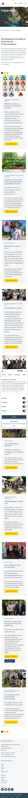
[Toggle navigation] (25, 3)
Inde (2, 770)
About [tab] (24, 374)
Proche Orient (4, 771)
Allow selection (14, 421)
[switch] (24, 402)
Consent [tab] (4, 374)
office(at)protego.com (10, 756)
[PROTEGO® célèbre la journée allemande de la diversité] (14, 85)
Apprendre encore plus (11, 143)
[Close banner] (25, 370)
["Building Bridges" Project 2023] (14, 485)
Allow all (14, 417)
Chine (2, 766)
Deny (14, 425)
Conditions (8, 794)
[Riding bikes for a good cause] (14, 230)
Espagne (3, 777)
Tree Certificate (9, 661)
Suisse (2, 779)
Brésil (2, 764)
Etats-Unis (3, 782)
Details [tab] (10, 374)
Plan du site (12, 796)
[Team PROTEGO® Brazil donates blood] (14, 550)
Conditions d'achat (4, 796)
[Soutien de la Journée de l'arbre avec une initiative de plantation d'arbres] (14, 162)
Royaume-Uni (4, 781)
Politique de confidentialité (17, 794)
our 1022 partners (10, 381)
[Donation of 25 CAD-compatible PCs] (14, 363)
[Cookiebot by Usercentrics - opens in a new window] (17, 371)
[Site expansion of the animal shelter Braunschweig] (14, 678)
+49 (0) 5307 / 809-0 (10, 753)
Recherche (18, 796)
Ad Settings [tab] (17, 374)
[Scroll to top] (26, 796)
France (2, 768)
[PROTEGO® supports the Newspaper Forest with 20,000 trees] (14, 607)
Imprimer (2, 794)
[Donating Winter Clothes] (14, 294)
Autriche (3, 775)
